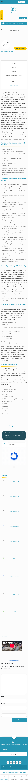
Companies (18, 766)
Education (5, 766)
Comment (4, 671)
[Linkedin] (8, 762)
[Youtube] (11, 762)
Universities (8, 23)
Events (11, 766)
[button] (2, 2)
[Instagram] (17, 762)
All (4, 444)
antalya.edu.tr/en (14, 86)
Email (3, 703)
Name (3, 696)
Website (3, 711)
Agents (24, 766)
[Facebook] (20, 762)
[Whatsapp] (14, 762)
